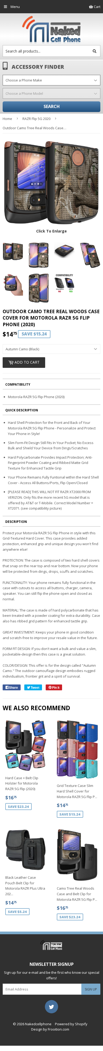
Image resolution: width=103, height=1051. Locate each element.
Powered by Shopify (71, 1024)
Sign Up (91, 989)
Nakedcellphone (38, 1024)
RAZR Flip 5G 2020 (36, 118)
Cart (96, 6)
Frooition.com (58, 1029)
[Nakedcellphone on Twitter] (51, 1006)
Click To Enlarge (51, 231)
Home (7, 118)
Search (52, 106)
